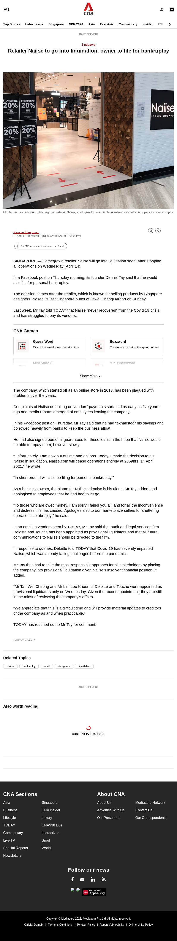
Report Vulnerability (112, 924)
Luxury (47, 818)
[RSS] (104, 880)
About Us (104, 802)
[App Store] (78, 891)
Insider (147, 24)
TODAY (163, 24)
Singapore (56, 24)
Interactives (50, 833)
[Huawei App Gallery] (94, 892)
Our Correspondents (150, 818)
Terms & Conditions (60, 924)
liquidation (84, 666)
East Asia (107, 24)
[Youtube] (82, 880)
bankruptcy (29, 666)
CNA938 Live (52, 825)
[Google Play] (72, 891)
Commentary (128, 24)
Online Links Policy (141, 924)
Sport (46, 840)
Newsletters (12, 855)
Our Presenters (108, 818)
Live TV (9, 840)
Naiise (10, 666)
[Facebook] (72, 880)
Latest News (34, 24)
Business (10, 810)
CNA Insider (51, 810)
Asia (91, 24)
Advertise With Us (111, 810)
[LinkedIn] (93, 880)
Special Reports (15, 848)
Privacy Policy (86, 924)
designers (64, 666)
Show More (88, 376)
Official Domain (33, 924)
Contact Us (143, 810)
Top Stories (11, 24)
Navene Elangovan (26, 232)
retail (47, 666)
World (46, 848)
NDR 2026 (76, 24)
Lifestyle (9, 818)
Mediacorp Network (150, 802)
